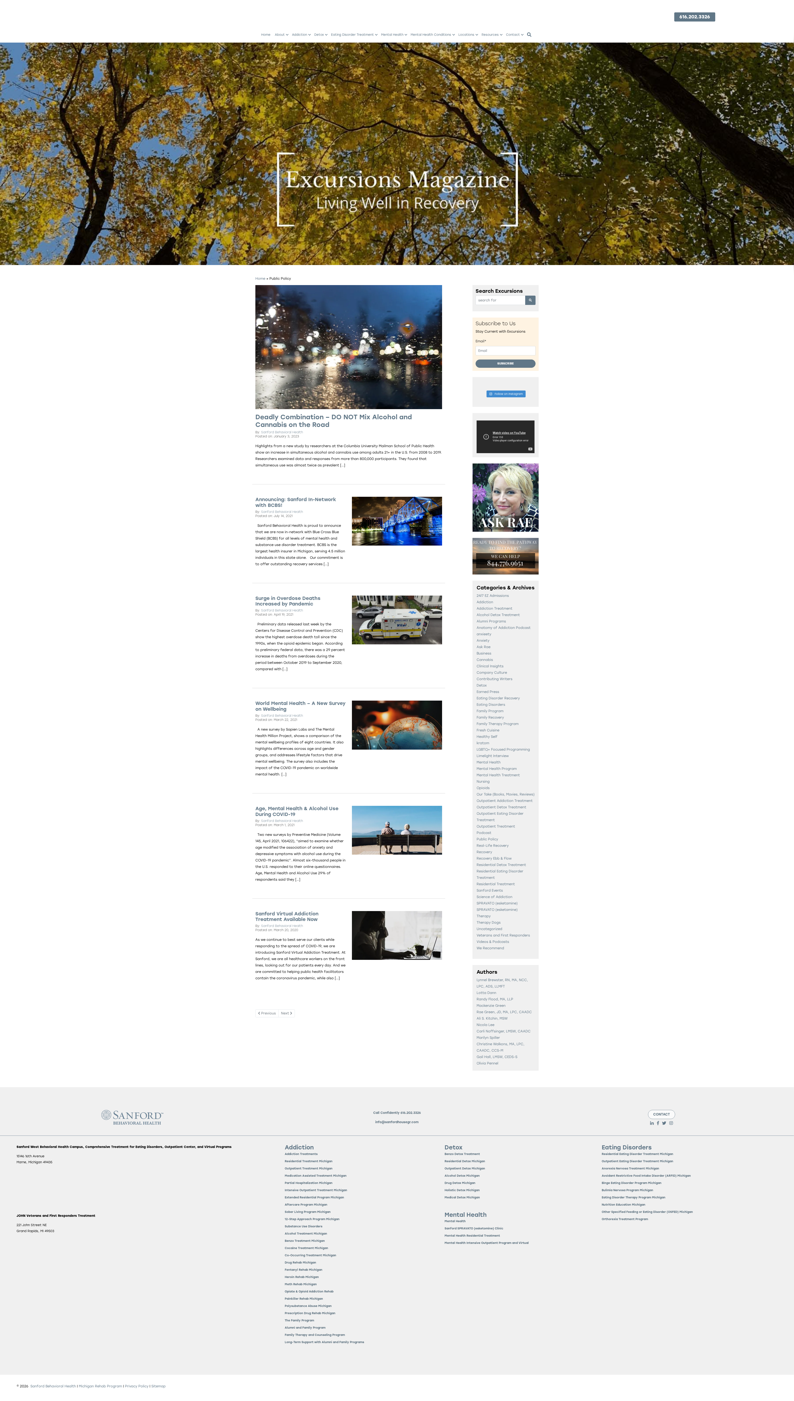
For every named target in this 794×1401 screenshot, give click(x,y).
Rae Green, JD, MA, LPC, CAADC (504, 1012)
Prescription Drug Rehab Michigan (310, 1313)
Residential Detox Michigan (465, 1161)
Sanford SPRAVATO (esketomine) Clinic (474, 1228)
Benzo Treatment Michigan (305, 1241)
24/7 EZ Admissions (493, 596)
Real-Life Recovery (493, 846)
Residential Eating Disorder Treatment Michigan (637, 1154)
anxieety (484, 634)
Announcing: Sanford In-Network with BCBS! (295, 502)
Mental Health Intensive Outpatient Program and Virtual (487, 1243)
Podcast (484, 833)
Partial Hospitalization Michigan (308, 1183)
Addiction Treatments (301, 1154)
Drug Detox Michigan (460, 1183)
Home (265, 35)
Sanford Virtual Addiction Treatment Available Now (286, 916)
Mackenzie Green (491, 1006)
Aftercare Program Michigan (306, 1204)
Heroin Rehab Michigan (302, 1277)
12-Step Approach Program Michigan (312, 1219)
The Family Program (299, 1320)
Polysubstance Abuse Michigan (308, 1306)
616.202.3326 (411, 1113)
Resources (490, 35)
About (280, 35)
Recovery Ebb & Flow (494, 858)
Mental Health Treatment (498, 775)
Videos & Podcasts (493, 942)
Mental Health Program (497, 769)
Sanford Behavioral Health (282, 432)
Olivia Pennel (487, 1063)
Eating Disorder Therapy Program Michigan (633, 1197)
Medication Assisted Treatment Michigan (316, 1176)
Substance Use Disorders (303, 1226)
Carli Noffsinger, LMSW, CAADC (504, 1031)
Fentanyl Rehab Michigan (303, 1270)
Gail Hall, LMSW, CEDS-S (497, 1057)
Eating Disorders (491, 705)
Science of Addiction (494, 897)
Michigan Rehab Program (100, 1386)
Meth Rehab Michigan (301, 1284)
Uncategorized (489, 929)
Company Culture (492, 673)
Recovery (484, 852)
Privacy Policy (137, 1386)
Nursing (483, 782)
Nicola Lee (485, 1025)
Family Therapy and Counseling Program (315, 1335)
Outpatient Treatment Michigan (308, 1168)
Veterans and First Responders (503, 935)
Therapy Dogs (489, 922)
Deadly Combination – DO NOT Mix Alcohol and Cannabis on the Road (333, 421)
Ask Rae (483, 647)
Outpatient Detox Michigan (465, 1168)
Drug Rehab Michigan (300, 1262)
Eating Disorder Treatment (352, 35)
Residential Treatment (496, 884)
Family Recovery (490, 717)
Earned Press (488, 692)
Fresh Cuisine (488, 730)
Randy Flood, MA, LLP (495, 999)
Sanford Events (490, 890)
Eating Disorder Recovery (498, 698)
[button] (287, 34)
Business (484, 653)
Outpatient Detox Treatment (501, 807)
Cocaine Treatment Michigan (306, 1248)
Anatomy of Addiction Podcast (504, 628)
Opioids (483, 788)
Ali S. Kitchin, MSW (492, 1018)
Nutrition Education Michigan (623, 1204)
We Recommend (490, 948)
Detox (319, 35)
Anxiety (483, 641)
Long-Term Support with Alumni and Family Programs (324, 1342)
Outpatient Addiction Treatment (505, 801)
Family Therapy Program (498, 724)
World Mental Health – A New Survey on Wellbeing (300, 706)
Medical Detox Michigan (462, 1197)
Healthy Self (487, 737)
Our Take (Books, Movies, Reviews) (506, 794)
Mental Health (392, 35)
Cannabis (485, 660)
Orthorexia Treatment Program (625, 1219)
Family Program (490, 711)
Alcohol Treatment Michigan (306, 1233)
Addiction (299, 35)
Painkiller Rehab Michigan (304, 1299)
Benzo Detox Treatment (462, 1154)
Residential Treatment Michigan (308, 1161)
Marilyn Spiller (488, 1038)
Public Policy (487, 839)
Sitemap (158, 1386)
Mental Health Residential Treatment (472, 1235)
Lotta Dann (486, 993)
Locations (466, 35)
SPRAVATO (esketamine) (497, 903)
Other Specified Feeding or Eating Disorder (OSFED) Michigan (647, 1212)
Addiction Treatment (494, 608)
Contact (513, 35)
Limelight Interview (493, 756)
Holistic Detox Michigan (462, 1190)
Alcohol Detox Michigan (462, 1176)
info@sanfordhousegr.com (397, 1122)
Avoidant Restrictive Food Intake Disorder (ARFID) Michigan (646, 1176)
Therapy (484, 916)
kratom (483, 743)
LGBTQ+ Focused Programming (503, 749)
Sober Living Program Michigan (308, 1212)
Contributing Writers (494, 679)
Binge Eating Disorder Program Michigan (631, 1183)
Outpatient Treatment (496, 826)
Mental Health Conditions (431, 35)
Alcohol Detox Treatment (498, 615)
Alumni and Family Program (305, 1327)
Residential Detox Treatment (501, 865)
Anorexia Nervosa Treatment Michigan (630, 1168)
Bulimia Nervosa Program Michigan (627, 1190)
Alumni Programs (491, 621)
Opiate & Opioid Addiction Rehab (309, 1291)
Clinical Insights (490, 666)
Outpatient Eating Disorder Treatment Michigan (637, 1161)
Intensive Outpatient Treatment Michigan (316, 1190)
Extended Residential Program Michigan (314, 1197)
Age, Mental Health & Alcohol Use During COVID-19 (296, 811)
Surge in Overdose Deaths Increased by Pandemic (287, 601)
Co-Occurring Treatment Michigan (310, 1255)
